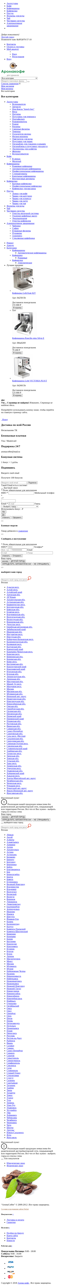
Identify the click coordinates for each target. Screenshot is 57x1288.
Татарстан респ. (14, 753)
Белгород (11, 862)
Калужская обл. (14, 647)
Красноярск (12, 946)
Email (4, 503)
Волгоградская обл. (16, 617)
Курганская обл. (14, 671)
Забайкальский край (16, 629)
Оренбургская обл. (15, 709)
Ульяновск (11, 1108)
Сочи (9, 1068)
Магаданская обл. (15, 681)
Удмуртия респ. (14, 768)
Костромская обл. (15, 664)
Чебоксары (12, 1117)
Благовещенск (13, 869)
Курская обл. (13, 674)
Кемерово (11, 934)
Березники (12, 864)
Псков (9, 1031)
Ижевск (10, 914)
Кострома (11, 941)
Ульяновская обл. (15, 771)
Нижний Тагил (14, 988)
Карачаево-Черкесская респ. (20, 652)
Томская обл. (13, 758)
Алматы (10, 839)
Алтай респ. (12, 590)
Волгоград (12, 892)
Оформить (17, 518)
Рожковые (22, 258)
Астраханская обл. (15, 602)
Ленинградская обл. (16, 676)
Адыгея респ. (13, 587)
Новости (11, 1240)
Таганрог (11, 1085)
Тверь (9, 1090)
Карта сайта (12, 1235)
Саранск (11, 1053)
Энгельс (10, 1130)
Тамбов (10, 1088)
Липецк (10, 956)
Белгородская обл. (15, 607)
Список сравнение (10, 83)
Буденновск (12, 882)
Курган (10, 951)
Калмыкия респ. (14, 644)
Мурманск (11, 966)
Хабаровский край (15, 773)
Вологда (10, 897)
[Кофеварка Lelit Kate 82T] (23, 290)
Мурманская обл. (15, 694)
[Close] (2, 488)
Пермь (10, 1021)
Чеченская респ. (14, 783)
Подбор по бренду (15, 1233)
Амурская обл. (13, 594)
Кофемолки (12, 11)
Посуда (10, 13)
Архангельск (13, 849)
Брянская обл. (13, 609)
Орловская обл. (14, 711)
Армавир (11, 844)
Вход (14, 54)
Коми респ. (12, 661)
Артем (10, 847)
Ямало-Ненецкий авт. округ (20, 791)
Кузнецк (11, 949)
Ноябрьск (11, 1001)
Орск (9, 1016)
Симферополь (13, 1063)
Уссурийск (12, 1110)
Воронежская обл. (15, 622)
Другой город (7, 37)
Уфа (9, 1113)
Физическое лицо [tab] (15, 1165)
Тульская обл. (13, 761)
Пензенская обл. (14, 714)
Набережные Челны (16, 971)
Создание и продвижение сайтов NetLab (15, 1209)
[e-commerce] (13, 75)
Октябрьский (13, 1006)
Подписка (32, 483)
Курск (9, 954)
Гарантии (11, 1222)
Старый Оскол (13, 1073)
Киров (10, 939)
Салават (10, 1045)
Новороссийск (13, 993)
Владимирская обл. (16, 614)
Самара (10, 1048)
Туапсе (10, 1098)
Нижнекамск (13, 983)
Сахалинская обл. (15, 738)
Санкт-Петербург (15, 731)
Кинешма (11, 936)
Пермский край (14, 716)
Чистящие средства (16, 21)
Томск (9, 1095)
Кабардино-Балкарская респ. (20, 639)
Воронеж (11, 899)
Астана (10, 852)
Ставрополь (12, 1070)
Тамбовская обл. (14, 751)
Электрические (25, 263)
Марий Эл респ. (14, 684)
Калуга (10, 926)
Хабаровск (12, 1115)
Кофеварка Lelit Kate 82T (24, 293)
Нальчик (11, 974)
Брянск (10, 879)
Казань (10, 921)
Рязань (10, 1043)
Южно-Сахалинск (15, 1132)
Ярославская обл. (15, 793)
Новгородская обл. (15, 701)
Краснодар (12, 944)
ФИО (4, 493)
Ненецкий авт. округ (16, 696)
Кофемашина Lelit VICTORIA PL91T (29, 381)
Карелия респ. (13, 654)
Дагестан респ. (14, 624)
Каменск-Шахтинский (17, 931)
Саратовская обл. (15, 733)
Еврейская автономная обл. (20, 627)
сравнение (23, 531)
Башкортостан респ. (16, 604)
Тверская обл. (13, 756)
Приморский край (15, 719)
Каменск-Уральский (16, 929)
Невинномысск (14, 976)
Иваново (11, 911)
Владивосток (13, 887)
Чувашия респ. (13, 786)
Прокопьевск (13, 1028)
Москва (10, 689)
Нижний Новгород (16, 986)
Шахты (10, 1127)
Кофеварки (17, 255)
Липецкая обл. (13, 679)
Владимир (11, 889)
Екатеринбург (13, 907)
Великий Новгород (16, 884)
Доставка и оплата (15, 1220)
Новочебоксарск (14, 998)
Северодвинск (13, 1060)
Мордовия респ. (14, 686)
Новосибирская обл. (16, 704)
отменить (6, 518)
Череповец (12, 1122)
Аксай (10, 837)
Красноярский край (16, 669)
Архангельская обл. (16, 599)
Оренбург (11, 1013)
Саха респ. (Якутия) (16, 736)
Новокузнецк (13, 991)
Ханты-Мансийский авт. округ (21, 778)
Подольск (11, 1026)
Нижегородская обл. (16, 699)
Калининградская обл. (17, 642)
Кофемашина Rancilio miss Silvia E (28, 338)
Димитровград (13, 904)
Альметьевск (13, 842)
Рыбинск (11, 1041)
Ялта (9, 1135)
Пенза (9, 1018)
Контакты (11, 1238)
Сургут (10, 1078)
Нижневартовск (14, 981)
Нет (3, 512)
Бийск (9, 867)
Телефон (38, 547)
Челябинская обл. (15, 781)
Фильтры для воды (15, 16)
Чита (9, 1125)
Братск (10, 877)
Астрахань (12, 854)
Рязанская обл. (13, 726)
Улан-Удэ (11, 1105)
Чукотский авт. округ (17, 788)
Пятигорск (12, 1033)
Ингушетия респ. (15, 634)
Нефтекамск (12, 978)
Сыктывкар (12, 1083)
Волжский (11, 894)
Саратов (10, 1055)
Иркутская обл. (14, 637)
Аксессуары (12, 3)
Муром (10, 969)
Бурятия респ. (13, 612)
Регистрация (18, 56)
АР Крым (11, 597)
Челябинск (12, 1120)
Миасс (10, 961)
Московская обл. (14, 691)
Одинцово (11, 1003)
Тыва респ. (12, 763)
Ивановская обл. (14, 632)
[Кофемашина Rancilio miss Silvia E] (24, 336)
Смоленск (11, 1065)
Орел (9, 1011)
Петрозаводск (13, 1023)
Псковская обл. (14, 721)
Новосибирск (13, 996)
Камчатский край (15, 649)
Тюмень (10, 1103)
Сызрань (11, 1080)
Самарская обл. (14, 728)
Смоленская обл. (14, 746)
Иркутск (11, 916)
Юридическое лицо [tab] (16, 1163)
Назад (4, 419)
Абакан (10, 835)
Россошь (11, 1036)
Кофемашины (13, 8)
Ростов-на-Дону (14, 1038)
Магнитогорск (13, 959)
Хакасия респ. (13, 776)
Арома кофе (23, 1283)
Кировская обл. (14, 659)
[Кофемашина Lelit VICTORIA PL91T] (22, 378)
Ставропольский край (17, 748)
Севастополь (13, 1058)
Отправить (17, 556)
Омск (9, 1008)
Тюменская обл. (14, 766)
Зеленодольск (13, 909)
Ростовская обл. (14, 724)
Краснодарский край (16, 666)
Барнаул (10, 859)
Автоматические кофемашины (32, 253)
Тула (9, 1100)
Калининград (13, 924)
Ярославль (12, 1137)
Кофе (9, 6)
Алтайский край (14, 592)
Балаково (11, 857)
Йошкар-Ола (13, 919)
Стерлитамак (13, 1075)
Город (37, 503)
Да (3, 515)
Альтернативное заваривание (14, 24)
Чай (8, 18)
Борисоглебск (13, 874)
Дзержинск (12, 902)
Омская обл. (12, 706)
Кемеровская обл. (15, 657)
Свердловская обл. (15, 741)
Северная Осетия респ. (17, 743)
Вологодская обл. (15, 619)
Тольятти (11, 1093)
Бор (8, 872)
